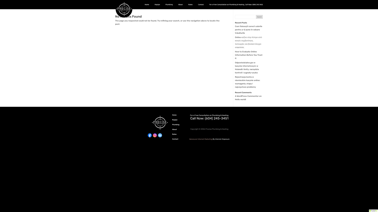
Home (147, 5)
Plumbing (169, 5)
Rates (190, 5)
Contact (201, 5)
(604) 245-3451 (216, 118)
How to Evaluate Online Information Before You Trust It (248, 54)
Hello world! (240, 99)
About (180, 5)
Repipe (157, 5)
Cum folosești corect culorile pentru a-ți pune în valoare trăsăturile (248, 29)
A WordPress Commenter (247, 96)
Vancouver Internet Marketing (200, 139)
